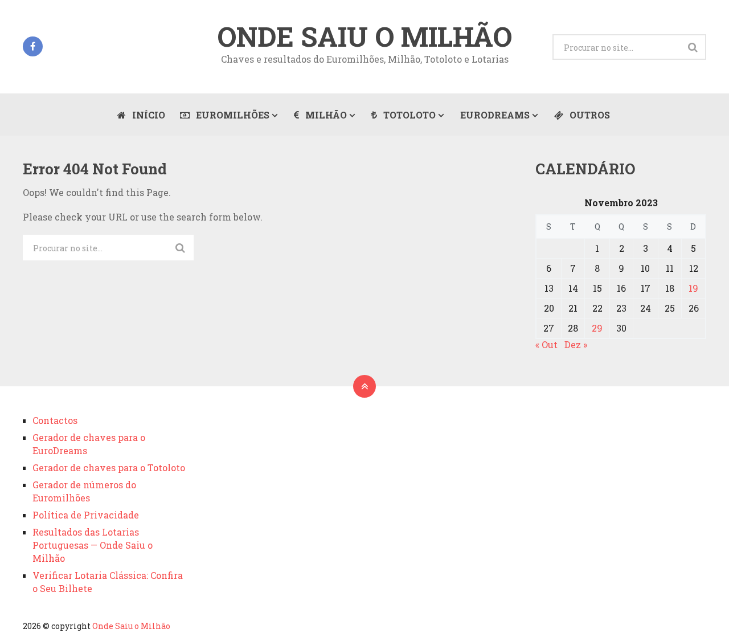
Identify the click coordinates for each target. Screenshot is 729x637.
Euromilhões (231, 115)
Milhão (325, 115)
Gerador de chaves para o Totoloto (108, 467)
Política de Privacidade (85, 515)
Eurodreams (495, 115)
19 (693, 288)
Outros (588, 115)
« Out (546, 344)
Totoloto (408, 115)
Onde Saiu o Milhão (364, 36)
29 (597, 328)
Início (147, 115)
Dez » (575, 344)
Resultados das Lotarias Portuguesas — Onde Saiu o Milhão (92, 545)
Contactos (54, 420)
